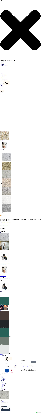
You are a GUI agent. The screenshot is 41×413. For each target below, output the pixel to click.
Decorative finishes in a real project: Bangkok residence (6, 222)
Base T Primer (1, 149)
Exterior (5, 355)
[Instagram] (7, 362)
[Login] (20, 89)
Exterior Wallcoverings (2, 355)
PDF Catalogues (3, 385)
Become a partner (4, 389)
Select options (3, 401)
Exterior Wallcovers (4, 75)
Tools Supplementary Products (3, 276)
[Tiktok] (10, 362)
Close (0, 374)
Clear (2, 213)
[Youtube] (9, 362)
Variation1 (1, 183)
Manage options (2, 64)
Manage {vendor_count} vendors (4, 65)
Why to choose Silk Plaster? (4, 79)
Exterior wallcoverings (4, 384)
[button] (20, 30)
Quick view (1, 291)
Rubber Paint (1, 354)
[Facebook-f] (6, 362)
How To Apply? (5, 383)
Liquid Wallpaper (4, 74)
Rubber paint (3, 76)
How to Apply (3, 379)
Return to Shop (5, 406)
